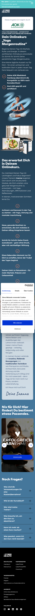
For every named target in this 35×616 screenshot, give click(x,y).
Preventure (19, 569)
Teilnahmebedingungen (10, 7)
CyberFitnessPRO (21, 566)
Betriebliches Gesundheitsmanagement (15, 599)
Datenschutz (7, 566)
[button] (4, 445)
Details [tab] (17, 290)
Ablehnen (17, 329)
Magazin (6, 580)
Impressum (7, 564)
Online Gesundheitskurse (11, 592)
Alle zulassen (17, 323)
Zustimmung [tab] (6, 290)
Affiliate (6, 597)
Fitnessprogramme (9, 594)
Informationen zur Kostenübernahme (14, 583)
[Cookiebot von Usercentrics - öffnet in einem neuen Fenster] (25, 285)
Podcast (6, 578)
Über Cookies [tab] (28, 290)
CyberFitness (19, 564)
